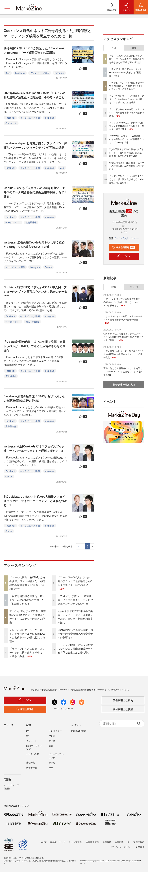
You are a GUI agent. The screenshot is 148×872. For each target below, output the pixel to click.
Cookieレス (11, 123)
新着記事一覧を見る (124, 384)
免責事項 (107, 841)
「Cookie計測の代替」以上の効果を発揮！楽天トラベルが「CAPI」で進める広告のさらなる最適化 (35, 346)
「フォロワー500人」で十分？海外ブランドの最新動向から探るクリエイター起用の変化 (75, 581)
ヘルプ (43, 841)
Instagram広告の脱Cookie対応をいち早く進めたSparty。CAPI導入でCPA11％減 (34, 244)
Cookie (48, 267)
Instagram (59, 72)
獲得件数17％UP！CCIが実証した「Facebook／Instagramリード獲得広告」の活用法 (34, 50)
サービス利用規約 (135, 841)
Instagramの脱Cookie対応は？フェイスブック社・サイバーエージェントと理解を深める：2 (34, 448)
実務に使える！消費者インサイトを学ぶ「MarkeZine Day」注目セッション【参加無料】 (122, 371)
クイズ (52, 740)
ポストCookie (32, 321)
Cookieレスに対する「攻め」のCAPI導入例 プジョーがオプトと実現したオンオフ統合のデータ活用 (35, 291)
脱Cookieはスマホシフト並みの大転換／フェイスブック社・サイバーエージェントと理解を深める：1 (35, 500)
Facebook (20, 72)
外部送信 (140, 847)
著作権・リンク (57, 841)
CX (27, 735)
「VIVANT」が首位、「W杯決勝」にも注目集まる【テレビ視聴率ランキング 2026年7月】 (75, 599)
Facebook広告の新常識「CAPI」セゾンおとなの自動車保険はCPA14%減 (34, 398)
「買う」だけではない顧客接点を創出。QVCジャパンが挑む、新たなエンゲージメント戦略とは (123, 302)
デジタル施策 (32, 754)
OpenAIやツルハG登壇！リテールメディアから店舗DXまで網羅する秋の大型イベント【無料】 (123, 337)
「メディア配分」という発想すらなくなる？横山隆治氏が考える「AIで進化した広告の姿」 (75, 648)
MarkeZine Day (78, 730)
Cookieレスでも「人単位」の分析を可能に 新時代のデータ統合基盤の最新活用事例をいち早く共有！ (35, 192)
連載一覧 (30, 762)
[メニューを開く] (7, 7)
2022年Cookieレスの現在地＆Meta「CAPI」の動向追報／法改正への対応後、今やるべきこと (34, 95)
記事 (114, 287)
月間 (134, 47)
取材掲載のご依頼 (123, 709)
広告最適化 (31, 222)
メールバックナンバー (126, 238)
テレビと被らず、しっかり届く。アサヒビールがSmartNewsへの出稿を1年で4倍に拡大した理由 (27, 635)
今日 (114, 47)
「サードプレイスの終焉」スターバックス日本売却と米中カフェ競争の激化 (27, 652)
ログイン (125, 256)
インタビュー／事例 (39, 72)
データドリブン (13, 222)
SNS (51, 767)
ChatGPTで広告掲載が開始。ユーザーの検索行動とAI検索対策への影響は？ (75, 633)
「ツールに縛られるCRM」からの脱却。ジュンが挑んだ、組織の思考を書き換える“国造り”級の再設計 (27, 582)
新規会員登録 (125, 247)
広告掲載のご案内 (123, 700)
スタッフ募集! (75, 841)
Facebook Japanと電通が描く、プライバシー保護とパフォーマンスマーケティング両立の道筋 (35, 145)
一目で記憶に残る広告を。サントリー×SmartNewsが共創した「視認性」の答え (27, 599)
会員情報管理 (92, 841)
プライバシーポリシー (121, 847)
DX (27, 730)
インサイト (31, 740)
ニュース (134, 287)
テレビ (52, 762)
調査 (51, 745)
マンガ (52, 735)
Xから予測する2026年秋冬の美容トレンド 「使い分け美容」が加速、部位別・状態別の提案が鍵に (75, 616)
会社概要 (119, 841)
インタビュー (55, 730)
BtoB (7, 72)
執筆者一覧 (31, 767)
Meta (62, 167)
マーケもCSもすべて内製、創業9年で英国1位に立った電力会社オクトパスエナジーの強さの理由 (27, 616)
